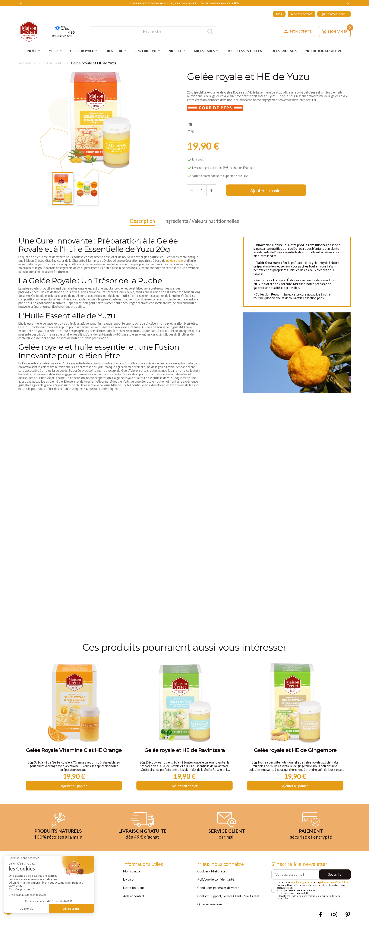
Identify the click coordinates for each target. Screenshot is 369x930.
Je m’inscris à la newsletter (185, 505)
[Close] (265, 397)
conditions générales (143, 461)
